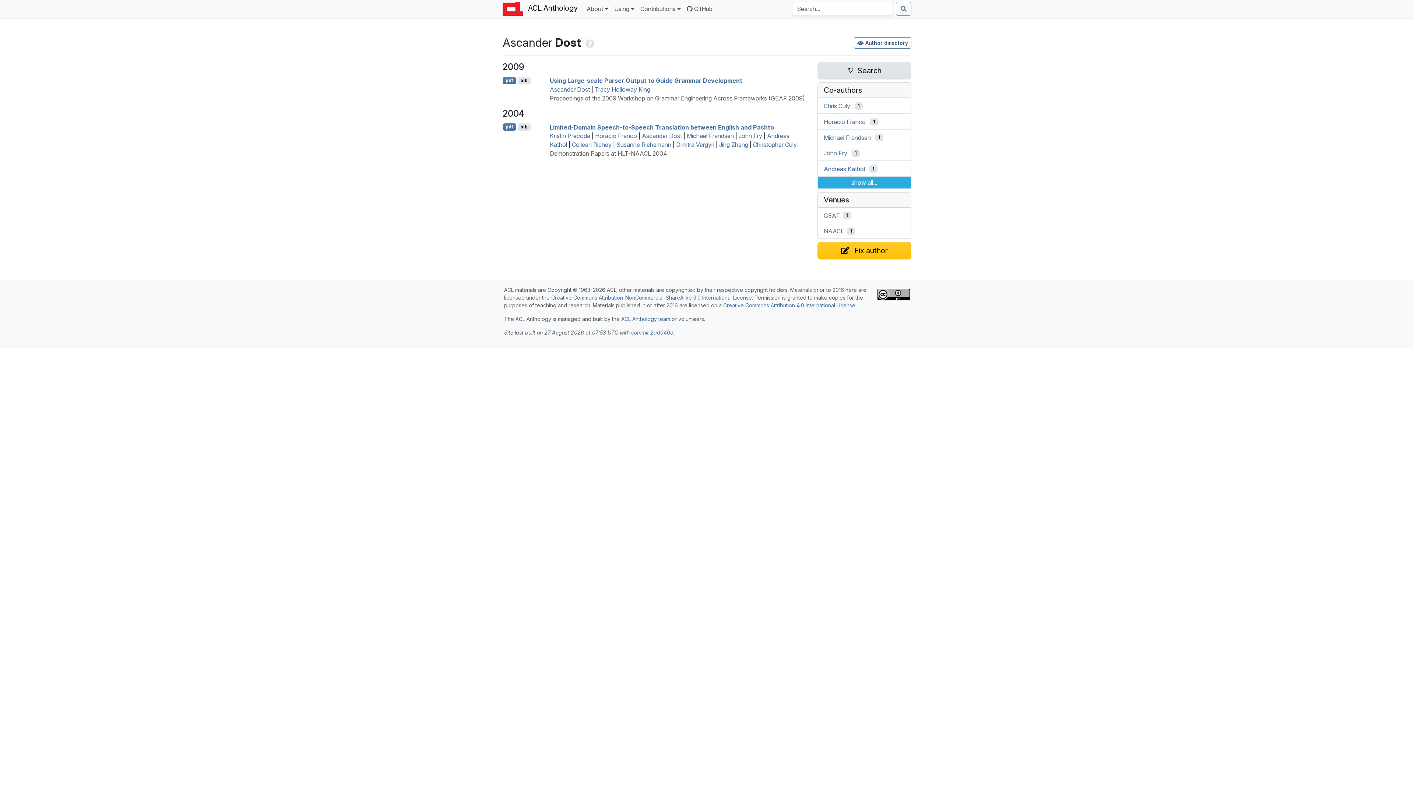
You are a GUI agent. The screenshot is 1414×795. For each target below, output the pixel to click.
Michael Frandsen (710, 135)
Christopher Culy (775, 144)
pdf (509, 80)
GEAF (832, 215)
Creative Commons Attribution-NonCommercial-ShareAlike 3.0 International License (651, 297)
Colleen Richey (592, 144)
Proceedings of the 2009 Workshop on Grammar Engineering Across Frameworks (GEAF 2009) (677, 98)
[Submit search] (903, 9)
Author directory (886, 43)
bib (524, 80)
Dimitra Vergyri (695, 144)
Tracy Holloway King (622, 89)
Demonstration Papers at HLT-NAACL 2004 (608, 153)
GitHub (703, 9)
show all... (864, 182)
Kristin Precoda (570, 135)
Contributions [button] (658, 9)
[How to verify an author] (589, 42)
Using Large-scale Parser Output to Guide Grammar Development (646, 80)
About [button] (595, 9)
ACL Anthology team (645, 319)
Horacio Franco (616, 135)
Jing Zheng (733, 144)
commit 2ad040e (652, 332)
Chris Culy (837, 106)
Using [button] (621, 9)
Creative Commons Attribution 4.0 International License (789, 305)
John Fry (750, 135)
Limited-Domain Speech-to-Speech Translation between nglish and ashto (662, 127)
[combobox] (842, 9)
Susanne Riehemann (643, 144)
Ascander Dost (570, 89)
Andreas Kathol (844, 169)
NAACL (834, 231)
